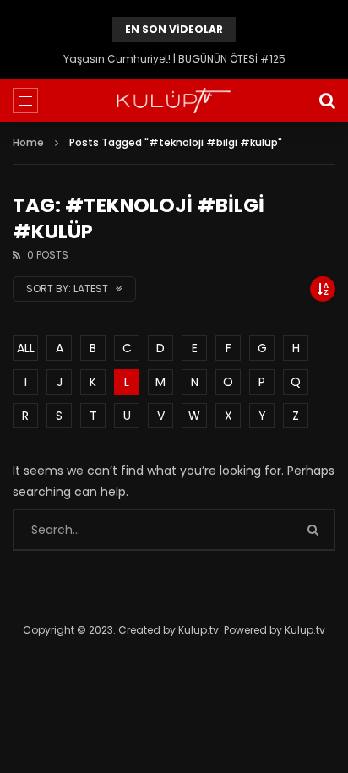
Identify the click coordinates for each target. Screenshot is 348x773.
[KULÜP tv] (174, 100)
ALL (26, 348)
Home (28, 142)
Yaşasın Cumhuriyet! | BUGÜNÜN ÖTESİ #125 (174, 59)
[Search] (327, 100)
